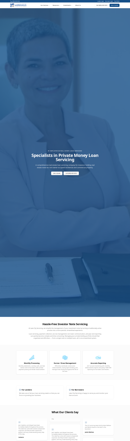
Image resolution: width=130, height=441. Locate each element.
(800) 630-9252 (16, 1)
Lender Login (100, 1)
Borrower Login (109, 1)
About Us (78, 5)
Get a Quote (114, 5)
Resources (56, 5)
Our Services (44, 5)
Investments (67, 5)
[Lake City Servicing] (19, 5)
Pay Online (116, 1)
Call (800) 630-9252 (101, 5)
